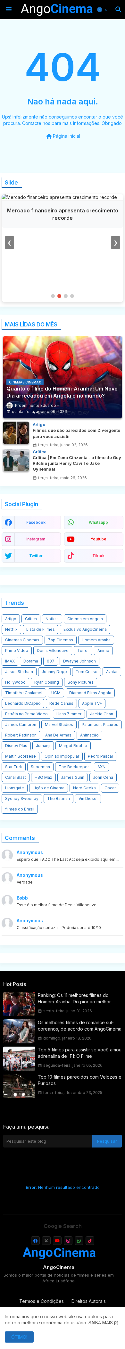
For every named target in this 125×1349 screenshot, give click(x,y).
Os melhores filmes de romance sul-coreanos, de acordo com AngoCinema (79, 1026)
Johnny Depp (54, 671)
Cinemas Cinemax (22, 639)
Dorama (30, 661)
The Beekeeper (74, 766)
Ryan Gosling (46, 682)
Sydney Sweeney (21, 798)
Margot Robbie (73, 745)
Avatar (112, 671)
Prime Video (16, 650)
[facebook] (35, 1240)
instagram (35, 539)
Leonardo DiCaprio (23, 703)
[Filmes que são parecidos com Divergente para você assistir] (16, 433)
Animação (89, 735)
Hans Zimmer (68, 714)
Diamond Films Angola (90, 692)
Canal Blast (15, 777)
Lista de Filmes (40, 629)
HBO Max (43, 777)
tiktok (98, 555)
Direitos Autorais (88, 1301)
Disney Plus (16, 745)
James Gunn (72, 777)
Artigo (10, 618)
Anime (103, 650)
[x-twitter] (46, 1240)
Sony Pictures (81, 682)
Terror (83, 650)
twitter (36, 555)
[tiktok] (90, 1240)
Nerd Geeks (84, 788)
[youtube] (57, 1240)
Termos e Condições (41, 1301)
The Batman (58, 798)
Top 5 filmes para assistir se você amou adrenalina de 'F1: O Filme (79, 1053)
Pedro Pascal (100, 756)
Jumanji (43, 745)
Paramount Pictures (100, 724)
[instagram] (68, 1240)
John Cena (103, 777)
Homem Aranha (96, 639)
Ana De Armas (58, 735)
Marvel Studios (59, 724)
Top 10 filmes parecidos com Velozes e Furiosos (79, 1080)
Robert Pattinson (21, 735)
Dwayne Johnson (79, 661)
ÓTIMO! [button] (19, 1337)
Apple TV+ (92, 703)
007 (50, 661)
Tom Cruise (86, 671)
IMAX (10, 661)
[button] (102, 9)
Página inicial (62, 136)
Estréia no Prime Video (26, 714)
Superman (40, 766)
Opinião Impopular (62, 756)
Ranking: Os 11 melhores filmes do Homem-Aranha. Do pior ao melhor (74, 998)
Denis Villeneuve (53, 650)
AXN (101, 766)
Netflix (11, 629)
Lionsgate (14, 788)
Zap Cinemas (60, 639)
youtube (98, 539)
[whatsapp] (79, 1240)
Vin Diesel (88, 798)
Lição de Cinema (48, 788)
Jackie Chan (101, 714)
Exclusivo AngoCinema (85, 629)
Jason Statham (19, 671)
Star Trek (13, 766)
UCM (56, 692)
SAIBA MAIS (100, 1322)
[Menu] (8, 9)
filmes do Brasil (19, 809)
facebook (36, 522)
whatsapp (98, 522)
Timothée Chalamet (24, 692)
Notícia (52, 618)
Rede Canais (61, 703)
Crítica (31, 618)
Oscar (110, 788)
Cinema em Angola (85, 618)
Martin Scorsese (20, 756)
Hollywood (15, 682)
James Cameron (20, 724)
